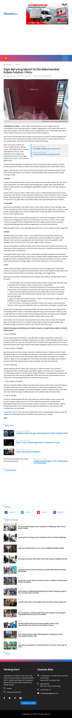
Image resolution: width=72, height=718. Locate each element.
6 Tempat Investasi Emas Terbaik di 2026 (46, 154)
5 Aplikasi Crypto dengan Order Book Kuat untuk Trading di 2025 (42, 433)
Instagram (60, 512)
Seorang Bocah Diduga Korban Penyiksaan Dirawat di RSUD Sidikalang (42, 537)
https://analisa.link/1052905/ (42, 76)
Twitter (27, 512)
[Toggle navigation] (6, 58)
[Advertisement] (36, 41)
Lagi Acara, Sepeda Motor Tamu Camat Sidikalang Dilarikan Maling (41, 548)
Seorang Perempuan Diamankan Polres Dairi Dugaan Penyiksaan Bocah (42, 559)
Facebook (12, 512)
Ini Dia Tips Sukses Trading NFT (28, 452)
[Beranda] (11, 13)
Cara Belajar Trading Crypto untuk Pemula (46, 149)
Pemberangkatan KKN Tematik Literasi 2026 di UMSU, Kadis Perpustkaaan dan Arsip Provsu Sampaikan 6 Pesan (38, 624)
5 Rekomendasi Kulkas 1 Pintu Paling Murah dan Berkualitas (51, 462)
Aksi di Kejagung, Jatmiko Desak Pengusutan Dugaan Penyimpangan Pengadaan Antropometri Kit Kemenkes (42, 613)
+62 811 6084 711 (45, 690)
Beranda (9, 64)
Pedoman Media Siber (14, 692)
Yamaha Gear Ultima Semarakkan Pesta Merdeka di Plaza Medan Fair (42, 602)
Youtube (44, 512)
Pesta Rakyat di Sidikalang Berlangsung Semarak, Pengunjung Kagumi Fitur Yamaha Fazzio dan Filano (42, 592)
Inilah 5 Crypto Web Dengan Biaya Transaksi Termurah (38, 442)
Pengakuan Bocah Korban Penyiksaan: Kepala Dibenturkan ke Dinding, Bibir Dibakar (42, 570)
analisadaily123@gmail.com (49, 693)
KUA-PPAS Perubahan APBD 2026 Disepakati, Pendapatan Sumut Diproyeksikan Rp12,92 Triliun (40, 635)
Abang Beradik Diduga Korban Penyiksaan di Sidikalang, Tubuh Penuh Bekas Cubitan (41, 527)
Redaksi (9, 688)
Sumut (18, 64)
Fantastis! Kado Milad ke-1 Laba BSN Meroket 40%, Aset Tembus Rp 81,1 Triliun (42, 646)
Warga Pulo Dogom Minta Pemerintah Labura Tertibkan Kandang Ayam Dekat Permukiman (42, 581)
